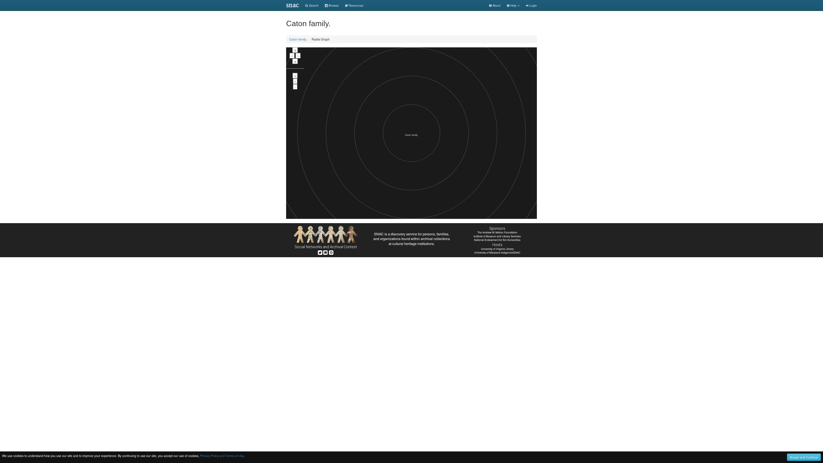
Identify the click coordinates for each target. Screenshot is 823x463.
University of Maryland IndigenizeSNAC (497, 252)
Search (313, 5)
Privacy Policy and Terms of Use (222, 456)
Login (533, 5)
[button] (513, 5)
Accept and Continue (804, 457)
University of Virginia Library (497, 249)
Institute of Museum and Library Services (497, 236)
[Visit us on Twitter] (320, 252)
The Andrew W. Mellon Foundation (497, 232)
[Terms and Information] (331, 252)
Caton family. (298, 39)
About (496, 5)
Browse (333, 5)
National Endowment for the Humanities (497, 240)
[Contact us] (325, 252)
